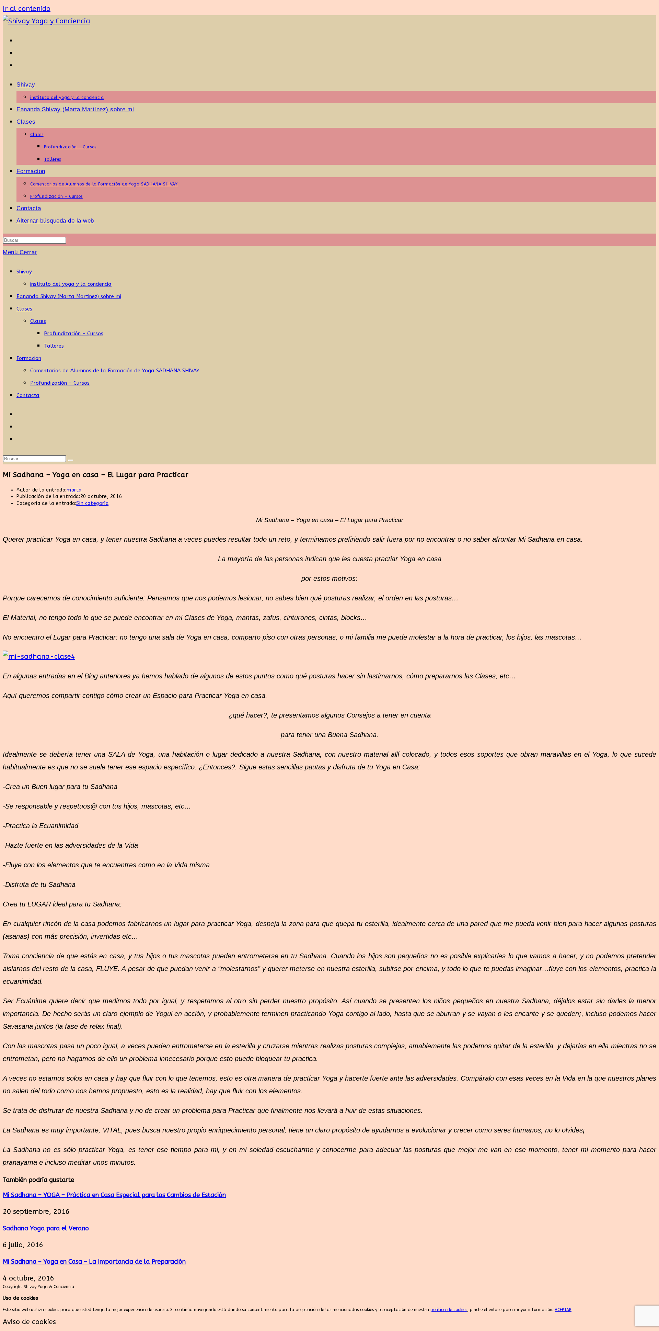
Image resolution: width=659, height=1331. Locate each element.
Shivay (24, 272)
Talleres (54, 346)
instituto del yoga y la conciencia (71, 284)
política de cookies (448, 1309)
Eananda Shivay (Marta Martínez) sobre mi (68, 296)
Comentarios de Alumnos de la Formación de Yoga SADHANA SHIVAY (114, 371)
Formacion (28, 358)
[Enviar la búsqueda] (70, 460)
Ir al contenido (26, 9)
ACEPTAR (563, 1309)
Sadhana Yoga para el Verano (46, 1228)
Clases (24, 309)
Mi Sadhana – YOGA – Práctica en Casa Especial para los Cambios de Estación (114, 1195)
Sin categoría (92, 503)
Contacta (27, 395)
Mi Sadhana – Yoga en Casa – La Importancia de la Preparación (94, 1261)
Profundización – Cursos (73, 333)
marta (74, 490)
